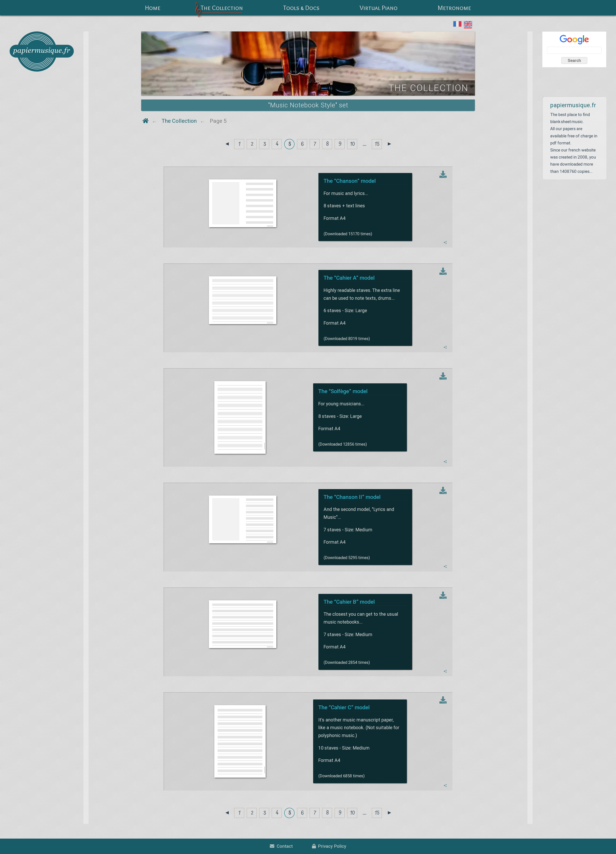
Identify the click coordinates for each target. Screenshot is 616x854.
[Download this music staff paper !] (443, 174)
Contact (283, 846)
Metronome (454, 8)
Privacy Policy (331, 846)
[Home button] (145, 121)
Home (152, 8)
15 (377, 144)
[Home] (42, 51)
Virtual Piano (379, 8)
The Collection (222, 8)
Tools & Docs (301, 8)
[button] (445, 242)
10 (352, 144)
